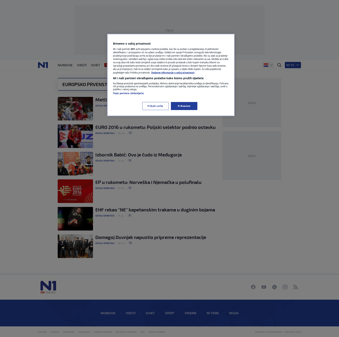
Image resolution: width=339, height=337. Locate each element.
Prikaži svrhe (155, 106)
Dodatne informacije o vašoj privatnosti (172, 72)
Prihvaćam (184, 106)
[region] (171, 75)
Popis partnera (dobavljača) (128, 93)
